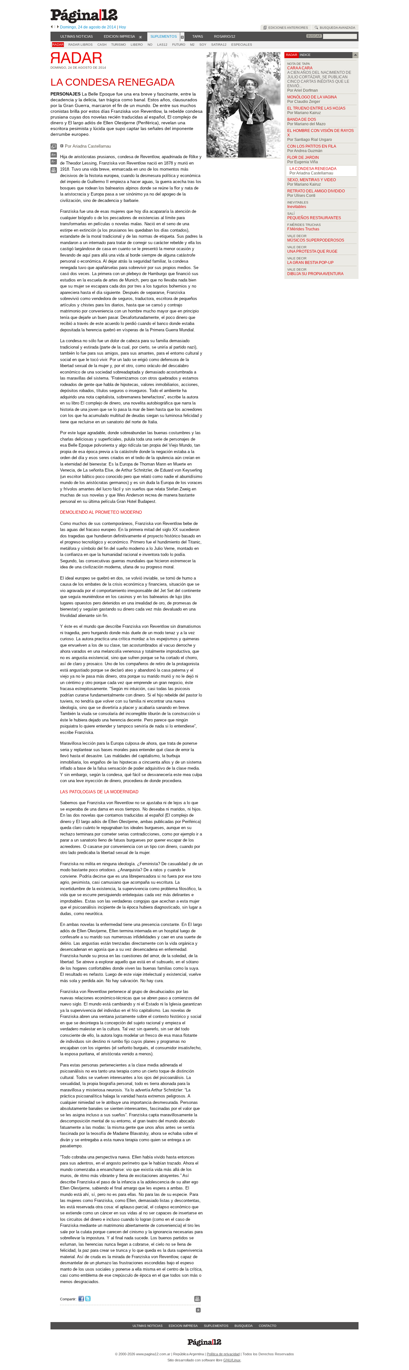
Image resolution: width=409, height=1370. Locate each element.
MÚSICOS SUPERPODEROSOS (315, 240)
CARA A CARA (300, 68)
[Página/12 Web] (84, 21)
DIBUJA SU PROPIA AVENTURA (315, 274)
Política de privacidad (223, 1354)
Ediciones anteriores (287, 27)
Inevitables (296, 206)
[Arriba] (198, 1311)
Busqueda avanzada (336, 27)
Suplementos (216, 1326)
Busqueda (244, 1326)
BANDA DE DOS (301, 119)
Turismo (118, 44)
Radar (58, 44)
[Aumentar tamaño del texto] (53, 156)
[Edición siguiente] (58, 27)
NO (150, 44)
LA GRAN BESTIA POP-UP (310, 262)
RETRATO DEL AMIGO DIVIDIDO (316, 191)
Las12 (162, 44)
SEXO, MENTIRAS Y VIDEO (311, 180)
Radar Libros (80, 44)
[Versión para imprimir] (53, 171)
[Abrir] (140, 36)
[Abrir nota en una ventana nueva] (53, 148)
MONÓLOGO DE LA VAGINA (312, 97)
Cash (101, 44)
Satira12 (219, 44)
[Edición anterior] (51, 27)
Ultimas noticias (148, 1326)
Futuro (178, 44)
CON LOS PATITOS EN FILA (311, 146)
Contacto (267, 1326)
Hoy (122, 27)
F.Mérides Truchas (303, 229)
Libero (137, 44)
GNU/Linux (232, 1360)
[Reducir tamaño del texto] (53, 163)
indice (305, 55)
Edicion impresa (183, 1326)
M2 (192, 44)
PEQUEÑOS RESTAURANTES (314, 218)
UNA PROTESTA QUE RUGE (312, 251)
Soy (202, 44)
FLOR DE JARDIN (303, 157)
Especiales (241, 44)
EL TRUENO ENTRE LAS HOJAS (316, 108)
